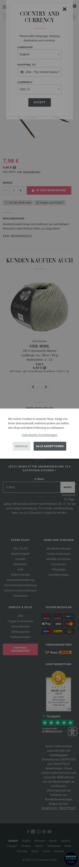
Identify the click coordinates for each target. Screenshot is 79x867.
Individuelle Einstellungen (40, 434)
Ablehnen (21, 446)
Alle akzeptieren (50, 446)
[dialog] (39, 433)
